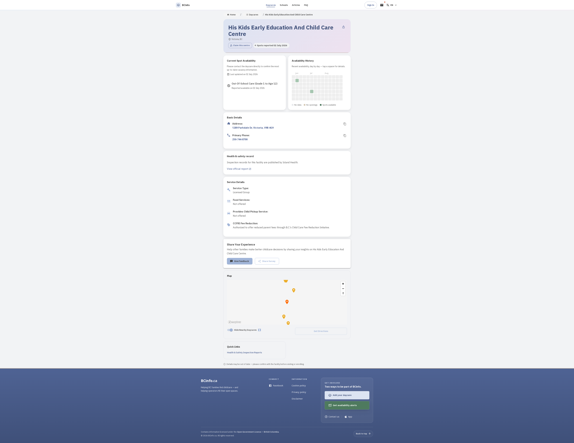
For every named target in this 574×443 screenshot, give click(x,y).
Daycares (271, 5)
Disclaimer (297, 398)
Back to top (361, 433)
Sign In (370, 5)
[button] (240, 45)
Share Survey (268, 261)
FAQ (306, 5)
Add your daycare (342, 395)
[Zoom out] (343, 288)
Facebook (278, 385)
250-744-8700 (240, 139)
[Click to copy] (345, 124)
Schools (284, 5)
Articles (296, 5)
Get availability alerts (345, 405)
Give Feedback (241, 261)
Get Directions (321, 331)
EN (391, 5)
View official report (237, 168)
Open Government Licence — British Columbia (258, 432)
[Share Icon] (343, 27)
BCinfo (209, 380)
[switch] (231, 330)
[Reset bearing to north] (343, 293)
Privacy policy (299, 392)
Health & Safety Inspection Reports (244, 352)
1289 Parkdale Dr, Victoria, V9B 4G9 (253, 127)
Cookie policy (299, 385)
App (350, 416)
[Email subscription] (382, 5)
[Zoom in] (343, 283)
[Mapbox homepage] (234, 322)
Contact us (334, 416)
